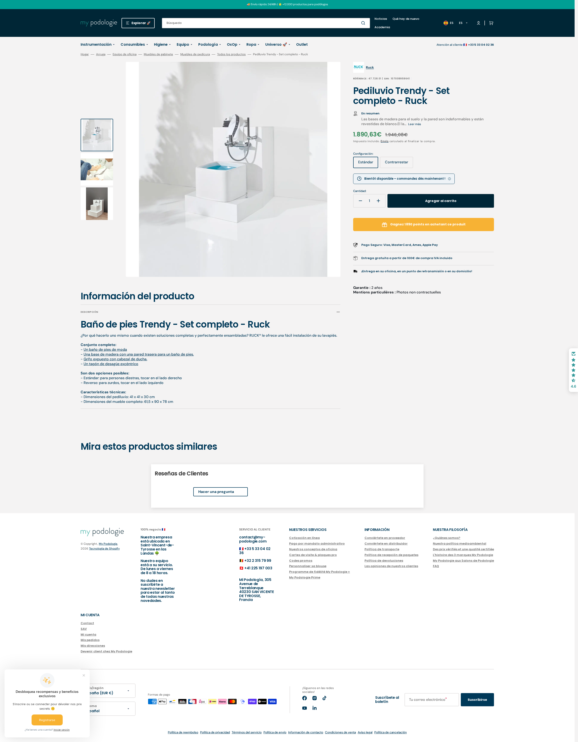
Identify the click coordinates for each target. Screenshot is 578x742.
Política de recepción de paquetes (391, 555)
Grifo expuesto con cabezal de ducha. (115, 359)
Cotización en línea (304, 538)
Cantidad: (359, 191)
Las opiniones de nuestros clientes (391, 566)
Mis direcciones (93, 646)
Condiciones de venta (340, 732)
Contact (87, 623)
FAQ (436, 566)
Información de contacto (305, 732)
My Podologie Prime (304, 577)
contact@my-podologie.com (253, 539)
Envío (385, 141)
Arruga (100, 54)
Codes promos (300, 560)
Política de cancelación (390, 732)
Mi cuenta (88, 634)
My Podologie (108, 544)
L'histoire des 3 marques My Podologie (463, 555)
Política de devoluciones (384, 560)
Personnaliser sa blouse (307, 566)
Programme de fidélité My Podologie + (319, 572)
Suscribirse (477, 699)
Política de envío (274, 732)
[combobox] (266, 23)
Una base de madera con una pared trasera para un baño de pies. (139, 354)
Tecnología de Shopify (104, 548)
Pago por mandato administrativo (317, 543)
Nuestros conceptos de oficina (313, 549)
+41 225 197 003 (258, 568)
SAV (84, 629)
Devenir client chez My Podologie (106, 651)
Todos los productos (231, 54)
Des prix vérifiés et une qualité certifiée (463, 549)
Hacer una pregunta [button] (216, 491)
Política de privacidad (215, 732)
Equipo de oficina (124, 54)
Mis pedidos (90, 640)
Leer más (414, 124)
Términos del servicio (247, 732)
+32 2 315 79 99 (257, 560)
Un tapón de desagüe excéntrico (111, 363)
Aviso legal (365, 732)
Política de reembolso (183, 732)
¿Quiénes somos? (446, 538)
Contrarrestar (399, 164)
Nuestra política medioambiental (459, 543)
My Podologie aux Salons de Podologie (463, 560)
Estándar (368, 164)
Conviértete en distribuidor (386, 543)
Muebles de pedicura (195, 54)
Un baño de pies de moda (105, 349)
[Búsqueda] (364, 23)
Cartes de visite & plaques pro (313, 555)
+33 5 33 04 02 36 (254, 550)
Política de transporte (382, 549)
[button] (490, 23)
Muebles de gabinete (158, 54)
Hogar (85, 54)
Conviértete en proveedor (385, 538)
